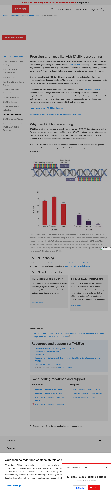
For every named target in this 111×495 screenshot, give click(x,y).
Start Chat (94, 488)
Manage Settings (13, 485)
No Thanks (80, 488)
